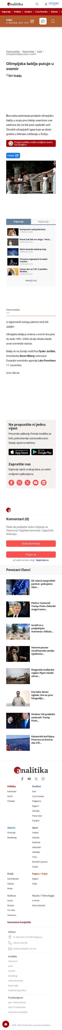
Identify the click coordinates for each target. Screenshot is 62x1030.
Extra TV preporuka (16, 1007)
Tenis (34, 857)
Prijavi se (31, 554)
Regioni (35, 806)
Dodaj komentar (31, 543)
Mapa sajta (13, 985)
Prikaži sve (31, 280)
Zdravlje (35, 811)
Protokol (11, 801)
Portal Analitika (13, 51)
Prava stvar (37, 816)
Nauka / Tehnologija (43, 895)
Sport (35, 828)
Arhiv (10, 966)
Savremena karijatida (19, 922)
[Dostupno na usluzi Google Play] (42, 452)
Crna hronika (41, 12)
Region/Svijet (28, 51)
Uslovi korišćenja (15, 980)
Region (35, 878)
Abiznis (54, 12)
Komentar (11, 791)
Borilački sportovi (39, 862)
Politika (17, 12)
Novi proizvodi (38, 905)
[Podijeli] (32, 21)
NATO (10, 796)
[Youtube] (35, 483)
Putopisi (35, 820)
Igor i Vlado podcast (17, 1002)
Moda (10, 888)
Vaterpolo (36, 847)
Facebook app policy (17, 990)
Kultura (11, 895)
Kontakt (11, 971)
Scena (10, 900)
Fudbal (35, 832)
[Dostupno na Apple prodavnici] (19, 452)
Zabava (10, 883)
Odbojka (36, 852)
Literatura (11, 915)
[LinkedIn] (44, 483)
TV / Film (11, 910)
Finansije (11, 832)
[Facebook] (11, 483)
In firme (35, 900)
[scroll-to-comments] (43, 21)
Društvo (28, 12)
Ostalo (35, 866)
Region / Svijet (40, 874)
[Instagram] (19, 483)
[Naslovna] (5, 1024)
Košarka (35, 837)
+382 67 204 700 (20, 943)
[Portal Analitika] (15, 4)
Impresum (13, 961)
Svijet (39, 51)
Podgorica (36, 801)
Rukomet (36, 842)
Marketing (12, 837)
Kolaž (10, 874)
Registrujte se (42, 560)
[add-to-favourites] (54, 21)
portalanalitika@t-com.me (24, 948)
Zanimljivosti (13, 878)
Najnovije (6, 12)
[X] (27, 483)
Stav (34, 791)
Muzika (10, 905)
